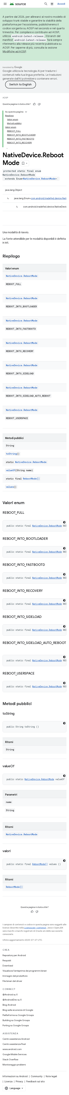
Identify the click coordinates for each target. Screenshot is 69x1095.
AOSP (5, 97)
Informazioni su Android (15, 1076)
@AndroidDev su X (12, 999)
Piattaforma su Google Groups (18, 1015)
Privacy (19, 1081)
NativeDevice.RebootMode (39, 178)
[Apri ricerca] (46, 4)
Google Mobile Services (14, 1054)
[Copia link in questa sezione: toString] (17, 714)
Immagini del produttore (15, 975)
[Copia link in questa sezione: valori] (14, 851)
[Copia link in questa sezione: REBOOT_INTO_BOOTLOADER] (51, 539)
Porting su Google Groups (16, 1025)
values (10, 486)
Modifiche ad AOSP (14, 51)
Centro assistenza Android (16, 1038)
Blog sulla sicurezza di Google (18, 1010)
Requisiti (7, 960)
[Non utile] (39, 104)
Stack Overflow (10, 1059)
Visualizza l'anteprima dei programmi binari (25, 970)
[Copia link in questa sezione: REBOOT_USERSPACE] (37, 674)
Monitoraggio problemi (14, 1064)
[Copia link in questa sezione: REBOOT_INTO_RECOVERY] (46, 591)
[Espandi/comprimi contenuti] (26, 112)
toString (11, 453)
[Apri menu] (5, 4)
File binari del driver (12, 981)
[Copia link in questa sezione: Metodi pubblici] (35, 704)
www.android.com (12, 1049)
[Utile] (34, 104)
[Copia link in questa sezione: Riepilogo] (23, 256)
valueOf (10, 470)
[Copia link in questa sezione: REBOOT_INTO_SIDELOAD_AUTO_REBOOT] (6, 648)
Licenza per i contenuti (35, 927)
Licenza (8, 1081)
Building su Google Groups (16, 1020)
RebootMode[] (31, 478)
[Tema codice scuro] (64, 522)
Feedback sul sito (35, 1081)
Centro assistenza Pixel (14, 1044)
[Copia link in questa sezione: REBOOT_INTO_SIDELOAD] (45, 617)
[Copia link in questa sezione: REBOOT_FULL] (27, 513)
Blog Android (9, 1004)
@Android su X (10, 994)
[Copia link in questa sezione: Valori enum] (27, 503)
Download (8, 965)
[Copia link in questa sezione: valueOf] (17, 766)
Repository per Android (14, 955)
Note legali (51, 1076)
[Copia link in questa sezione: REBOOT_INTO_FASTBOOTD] (48, 565)
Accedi (61, 3)
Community (37, 1076)
